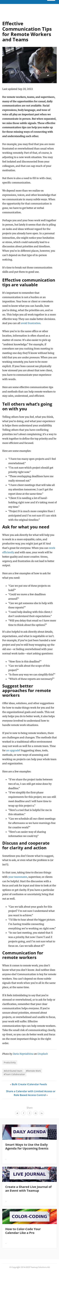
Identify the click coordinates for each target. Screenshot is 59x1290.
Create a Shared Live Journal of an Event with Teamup (28, 1189)
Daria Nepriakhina (23, 1053)
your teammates (17, 876)
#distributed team (13, 1070)
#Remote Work (33, 1070)
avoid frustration (31, 323)
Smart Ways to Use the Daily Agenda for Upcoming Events (26, 1146)
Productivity (10, 1062)
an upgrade (13, 750)
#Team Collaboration (14, 1074)
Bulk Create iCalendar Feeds (29, 1084)
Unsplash (43, 1053)
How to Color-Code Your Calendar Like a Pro (23, 1231)
